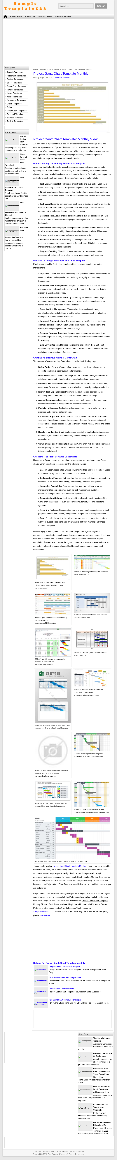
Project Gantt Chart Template (61, 989)
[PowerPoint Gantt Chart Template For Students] (41, 980)
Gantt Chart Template (50, 69)
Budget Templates (15, 79)
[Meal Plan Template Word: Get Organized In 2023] (85, 1089)
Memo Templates (14, 97)
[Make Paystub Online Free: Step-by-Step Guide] (12, 156)
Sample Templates (15, 118)
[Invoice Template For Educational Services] (85, 1125)
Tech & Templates (15, 121)
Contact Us (30, 16)
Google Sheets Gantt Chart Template (64, 967)
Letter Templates (14, 93)
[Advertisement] (59, 43)
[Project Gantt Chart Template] (41, 991)
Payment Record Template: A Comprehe (100, 1107)
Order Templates (14, 104)
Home (35, 69)
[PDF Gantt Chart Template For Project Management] (41, 1004)
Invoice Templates (15, 90)
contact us (45, 915)
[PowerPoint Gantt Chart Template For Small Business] (85, 1071)
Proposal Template (15, 114)
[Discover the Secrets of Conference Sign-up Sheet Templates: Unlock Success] (85, 1055)
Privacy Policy (16, 16)
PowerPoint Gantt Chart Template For (65, 978)
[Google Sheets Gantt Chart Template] (41, 969)
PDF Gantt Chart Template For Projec (65, 1000)
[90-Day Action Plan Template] (12, 138)
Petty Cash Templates (17, 111)
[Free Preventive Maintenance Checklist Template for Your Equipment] (12, 205)
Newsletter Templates (16, 100)
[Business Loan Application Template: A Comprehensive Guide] (12, 232)
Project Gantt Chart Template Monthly (69, 866)
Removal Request (63, 16)
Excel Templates (14, 83)
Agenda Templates (15, 72)
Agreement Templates (16, 76)
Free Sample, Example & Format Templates (66, 1154)
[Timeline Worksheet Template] (85, 1040)
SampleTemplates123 (42, 912)
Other (9, 107)
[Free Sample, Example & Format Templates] (25, 13)
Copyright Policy (45, 16)
